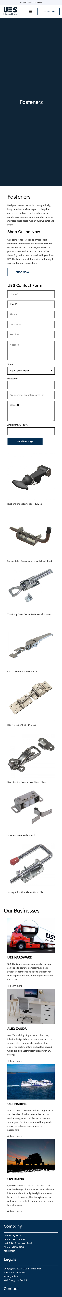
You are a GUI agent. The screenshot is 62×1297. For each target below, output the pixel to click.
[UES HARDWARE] (31, 952)
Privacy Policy (11, 1276)
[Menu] (30, 11)
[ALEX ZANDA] (31, 1025)
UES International (32, 1269)
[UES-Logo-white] (9, 11)
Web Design (10, 1280)
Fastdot (23, 1280)
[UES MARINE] (31, 1101)
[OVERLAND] (31, 1176)
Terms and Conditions (15, 1273)
